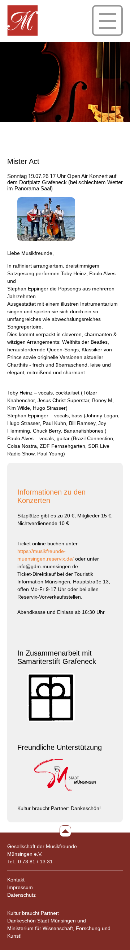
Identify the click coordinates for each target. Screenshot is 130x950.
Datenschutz (21, 895)
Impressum (20, 887)
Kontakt (16, 880)
